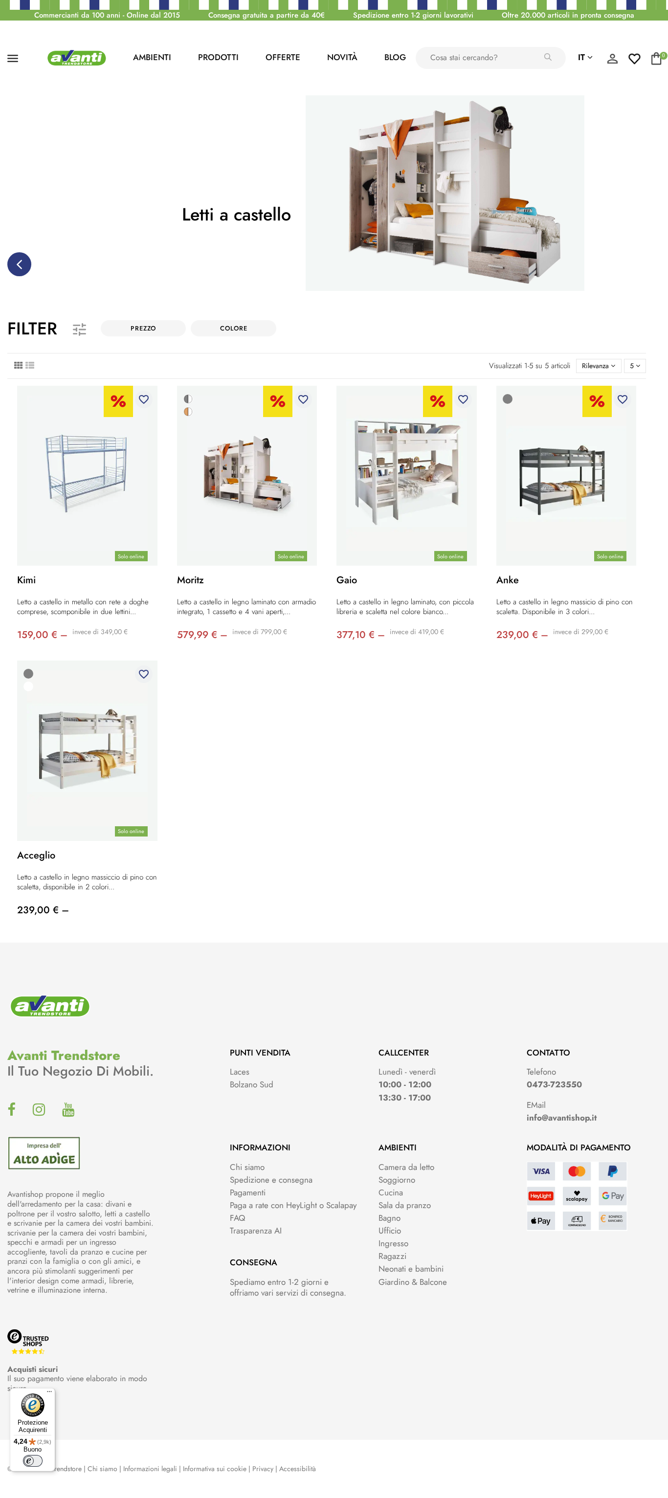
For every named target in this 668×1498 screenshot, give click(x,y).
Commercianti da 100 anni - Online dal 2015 (107, 15)
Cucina (391, 1192)
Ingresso (393, 1243)
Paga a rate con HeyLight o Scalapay (293, 1205)
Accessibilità (297, 1469)
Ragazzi (392, 1256)
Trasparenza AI (256, 1230)
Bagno (390, 1218)
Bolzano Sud (251, 1084)
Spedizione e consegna (271, 1180)
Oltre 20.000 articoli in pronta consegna (568, 15)
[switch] (33, 1461)
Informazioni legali (150, 1469)
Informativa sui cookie (214, 1469)
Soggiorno (397, 1180)
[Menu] (49, 1394)
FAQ (237, 1218)
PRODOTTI (218, 57)
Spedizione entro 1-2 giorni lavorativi (413, 15)
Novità (342, 57)
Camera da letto (406, 1167)
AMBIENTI (152, 57)
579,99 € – (202, 635)
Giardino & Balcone (413, 1282)
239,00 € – (522, 635)
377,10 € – (360, 635)
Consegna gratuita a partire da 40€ (266, 15)
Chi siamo (247, 1167)
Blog (395, 57)
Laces (239, 1072)
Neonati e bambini (411, 1269)
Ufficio (390, 1230)
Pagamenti (248, 1192)
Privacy (262, 1469)
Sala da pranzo (405, 1205)
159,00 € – (42, 635)
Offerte (283, 57)
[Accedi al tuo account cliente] (612, 61)
